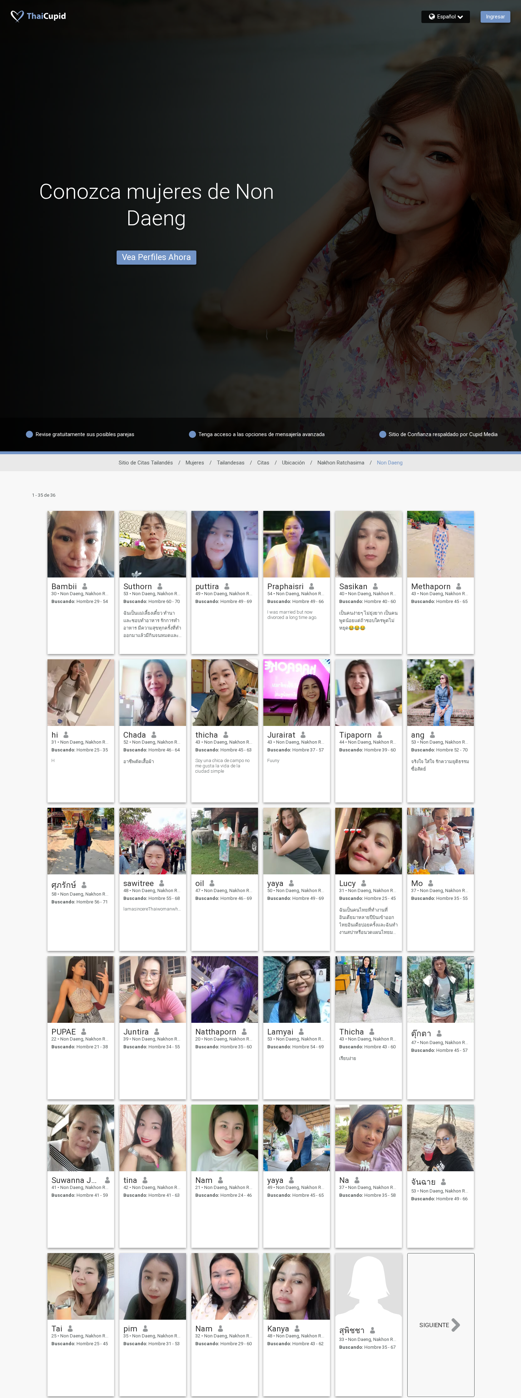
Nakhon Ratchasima (341, 463)
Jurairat (281, 734)
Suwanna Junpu (75, 1180)
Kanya (278, 1328)
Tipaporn (355, 734)
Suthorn (137, 586)
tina (130, 1180)
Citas (263, 463)
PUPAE (63, 1031)
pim (130, 1328)
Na (344, 1180)
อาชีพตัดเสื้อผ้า (138, 761)
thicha (206, 734)
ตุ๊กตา (421, 1033)
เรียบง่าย (347, 1058)
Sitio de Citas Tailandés (146, 463)
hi (54, 734)
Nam (204, 1180)
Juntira (136, 1031)
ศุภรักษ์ (63, 885)
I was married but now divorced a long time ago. (292, 614)
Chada (134, 734)
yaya (275, 883)
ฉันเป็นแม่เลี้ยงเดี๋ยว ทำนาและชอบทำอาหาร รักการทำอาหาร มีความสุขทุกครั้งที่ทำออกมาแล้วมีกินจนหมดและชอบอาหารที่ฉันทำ (152, 624)
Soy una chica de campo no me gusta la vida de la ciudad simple (222, 766)
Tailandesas (231, 463)
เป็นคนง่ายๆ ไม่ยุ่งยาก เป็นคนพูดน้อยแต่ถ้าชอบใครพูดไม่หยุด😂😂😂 (368, 620)
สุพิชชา (352, 1330)
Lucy (347, 883)
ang (418, 734)
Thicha (351, 1031)
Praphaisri (285, 586)
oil (199, 883)
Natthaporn (215, 1031)
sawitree (138, 883)
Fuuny (273, 760)
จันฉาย (423, 1181)
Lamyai (280, 1031)
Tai (56, 1328)
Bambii (64, 586)
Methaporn (431, 586)
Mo (417, 883)
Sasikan (353, 586)
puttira (207, 586)
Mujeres (195, 463)
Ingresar (495, 16)
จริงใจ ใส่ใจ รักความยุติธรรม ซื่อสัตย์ (440, 765)
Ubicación (293, 463)
